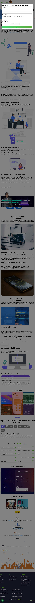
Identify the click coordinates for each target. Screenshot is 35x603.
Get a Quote (17, 27)
